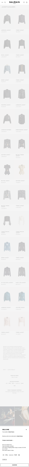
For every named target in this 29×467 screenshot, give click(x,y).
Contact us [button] (4, 459)
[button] (5, 2)
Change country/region (7, 440)
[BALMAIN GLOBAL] (15, 2)
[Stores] (24, 2)
